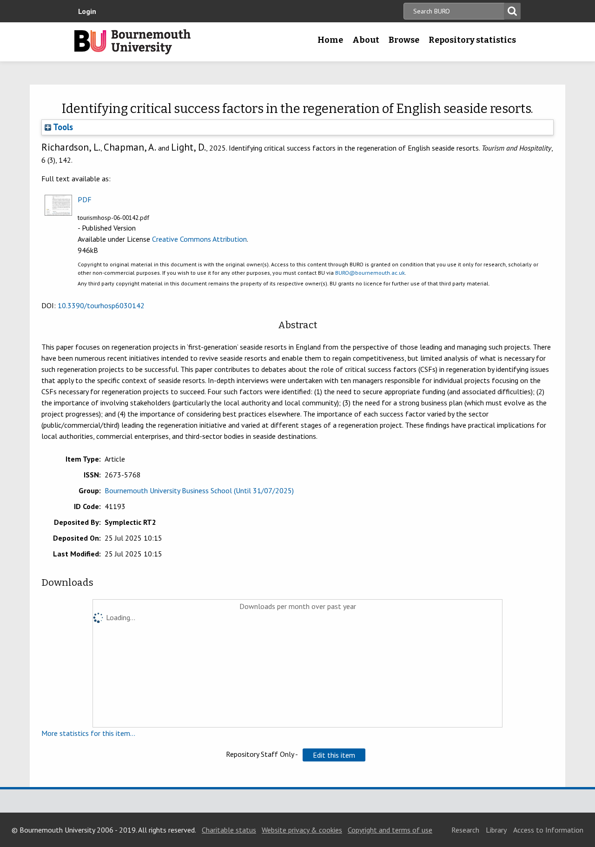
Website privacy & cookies (302, 829)
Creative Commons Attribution (199, 239)
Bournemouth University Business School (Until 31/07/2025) (199, 490)
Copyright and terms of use (390, 829)
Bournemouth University (132, 41)
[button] (334, 754)
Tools (62, 126)
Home (330, 40)
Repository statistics (472, 40)
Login (87, 11)
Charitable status (229, 829)
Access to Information (548, 829)
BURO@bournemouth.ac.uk (370, 272)
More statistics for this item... (88, 733)
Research (465, 829)
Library (496, 829)
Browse (404, 40)
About (365, 40)
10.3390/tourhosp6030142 (101, 305)
